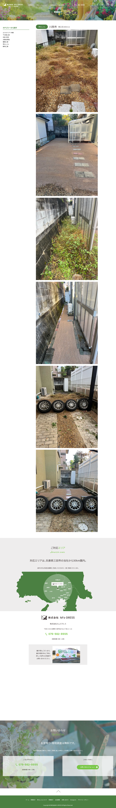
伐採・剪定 (6, 37)
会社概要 (61, 5)
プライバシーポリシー (83, 800)
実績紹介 (53, 5)
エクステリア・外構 (8, 33)
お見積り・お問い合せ (100, 5)
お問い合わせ (65, 800)
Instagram (73, 800)
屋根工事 (5, 42)
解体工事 (5, 46)
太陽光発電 (6, 39)
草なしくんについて (42, 5)
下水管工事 (6, 35)
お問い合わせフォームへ (87, 767)
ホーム (27, 800)
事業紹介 (31, 5)
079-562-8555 (79, 5)
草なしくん (6, 44)
